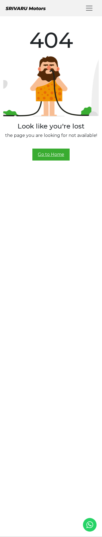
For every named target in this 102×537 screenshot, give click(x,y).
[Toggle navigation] (89, 8)
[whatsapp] (90, 525)
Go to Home (51, 154)
